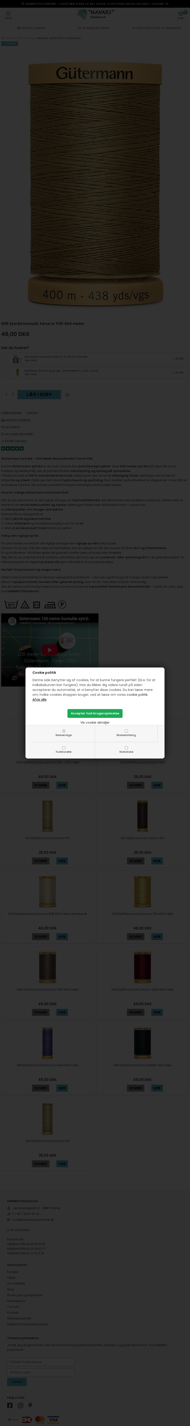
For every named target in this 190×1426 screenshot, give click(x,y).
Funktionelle (63, 752)
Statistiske (126, 752)
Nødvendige (64, 735)
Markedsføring (126, 735)
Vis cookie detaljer (95, 722)
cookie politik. (137, 694)
